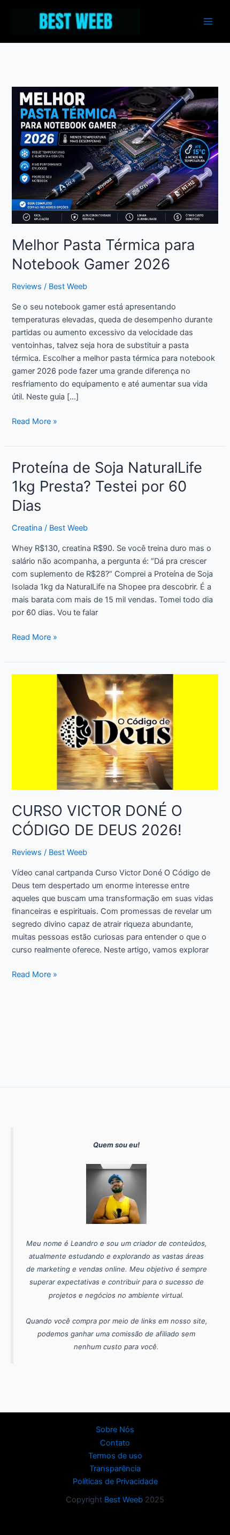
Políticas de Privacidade (115, 1481)
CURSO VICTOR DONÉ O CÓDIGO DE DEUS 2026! (97, 820)
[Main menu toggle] (208, 21)
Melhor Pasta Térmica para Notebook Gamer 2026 (103, 254)
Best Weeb (123, 1499)
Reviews (27, 286)
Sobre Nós (115, 1429)
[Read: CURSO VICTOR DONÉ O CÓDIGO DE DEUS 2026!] (115, 731)
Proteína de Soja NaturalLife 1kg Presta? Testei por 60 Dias (107, 486)
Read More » (34, 420)
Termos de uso (115, 1456)
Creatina (27, 528)
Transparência (115, 1468)
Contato (115, 1443)
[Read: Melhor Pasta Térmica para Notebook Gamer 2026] (115, 155)
